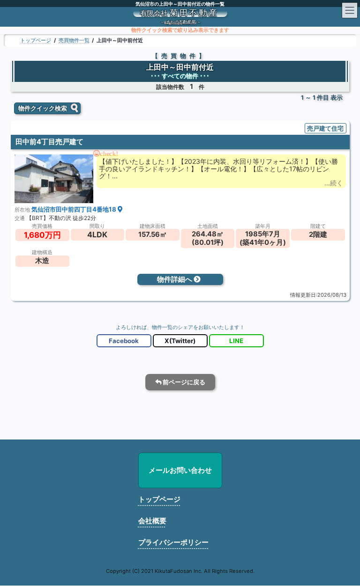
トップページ (159, 499)
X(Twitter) (180, 341)
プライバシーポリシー (173, 542)
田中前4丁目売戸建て (49, 142)
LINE (236, 341)
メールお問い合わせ (180, 470)
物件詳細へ (175, 279)
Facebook (124, 341)
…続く (333, 183)
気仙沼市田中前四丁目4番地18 (74, 209)
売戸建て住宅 (325, 128)
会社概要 (152, 520)
